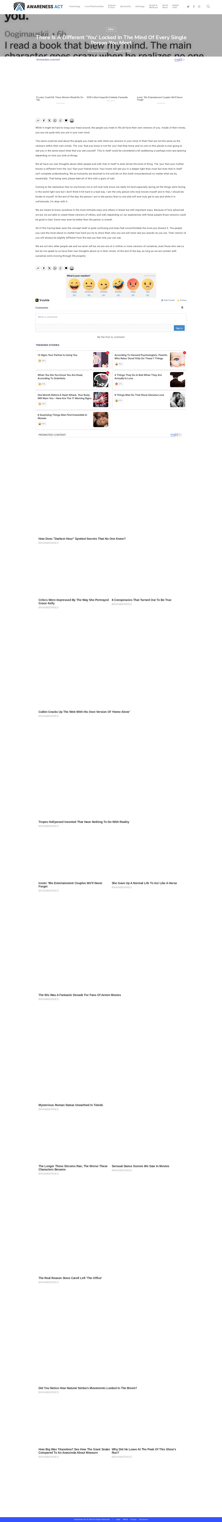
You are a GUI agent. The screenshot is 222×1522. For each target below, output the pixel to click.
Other (111, 29)
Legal (118, 1519)
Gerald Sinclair (99, 51)
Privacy (134, 1519)
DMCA (125, 1519)
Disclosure (143, 1519)
